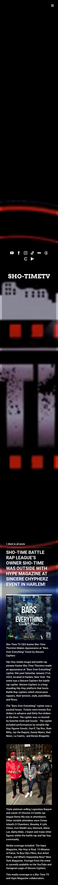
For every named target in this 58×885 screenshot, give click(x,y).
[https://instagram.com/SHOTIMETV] (25, 253)
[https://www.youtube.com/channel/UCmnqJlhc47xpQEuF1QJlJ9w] (12, 253)
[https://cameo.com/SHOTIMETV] (25, 259)
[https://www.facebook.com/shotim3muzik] (19, 253)
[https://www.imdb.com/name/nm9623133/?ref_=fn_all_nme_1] (39, 253)
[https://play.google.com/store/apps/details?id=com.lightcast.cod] (32, 259)
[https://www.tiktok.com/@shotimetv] (32, 253)
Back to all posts (16, 544)
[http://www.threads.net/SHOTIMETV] (46, 253)
